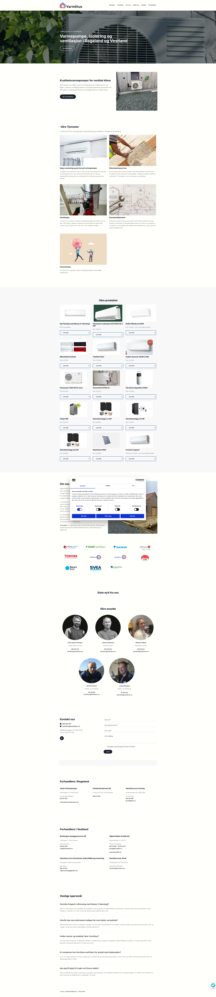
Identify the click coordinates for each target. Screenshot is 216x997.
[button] (67, 48)
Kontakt (143, 5)
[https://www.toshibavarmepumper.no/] (71, 557)
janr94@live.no (131, 801)
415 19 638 (91, 692)
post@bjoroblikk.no (115, 848)
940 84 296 (129, 798)
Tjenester (112, 5)
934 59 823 (141, 649)
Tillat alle (132, 516)
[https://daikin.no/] (120, 547)
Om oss (128, 5)
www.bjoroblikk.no (115, 852)
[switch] (98, 509)
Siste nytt (136, 5)
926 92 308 (63, 846)
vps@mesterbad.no (66, 848)
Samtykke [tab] (83, 486)
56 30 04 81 (122, 846)
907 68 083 (108, 649)
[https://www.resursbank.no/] (71, 568)
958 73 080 (96, 796)
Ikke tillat (83, 516)
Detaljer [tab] (108, 485)
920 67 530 (63, 798)
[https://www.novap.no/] (71, 547)
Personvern (81, 991)
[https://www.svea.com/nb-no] (96, 568)
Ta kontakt (63, 525)
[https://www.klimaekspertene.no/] (116, 567)
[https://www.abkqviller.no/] (145, 547)
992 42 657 (63, 868)
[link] (89, 332)
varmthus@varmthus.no (75, 651)
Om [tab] (133, 485)
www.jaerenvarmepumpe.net (69, 802)
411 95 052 (124, 692)
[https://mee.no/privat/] (145, 558)
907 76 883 (113, 846)
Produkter (120, 5)
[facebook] (62, 738)
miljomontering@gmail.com (69, 870)
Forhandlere (152, 5)
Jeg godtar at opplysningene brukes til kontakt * (121, 746)
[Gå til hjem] (71, 5)
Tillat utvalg (108, 516)
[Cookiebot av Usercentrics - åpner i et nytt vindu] (136, 480)
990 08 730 (75, 649)
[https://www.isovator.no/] (120, 557)
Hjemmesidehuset (71, 991)
